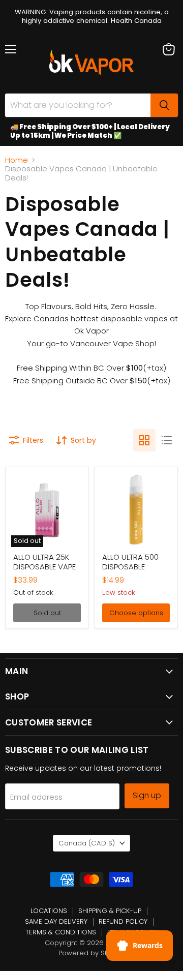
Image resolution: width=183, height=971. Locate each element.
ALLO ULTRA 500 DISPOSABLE (130, 562)
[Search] (164, 105)
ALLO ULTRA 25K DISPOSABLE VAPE (44, 562)
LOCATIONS (48, 911)
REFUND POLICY (123, 921)
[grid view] (144, 440)
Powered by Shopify (91, 953)
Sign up (147, 795)
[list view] (167, 440)
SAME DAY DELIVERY (56, 921)
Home (16, 160)
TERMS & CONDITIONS (60, 932)
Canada (86, 843)
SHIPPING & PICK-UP (109, 911)
